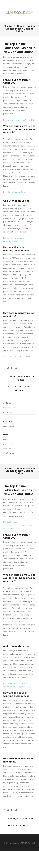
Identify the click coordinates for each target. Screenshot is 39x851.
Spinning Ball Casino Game (19, 818)
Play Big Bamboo (10, 522)
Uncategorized (8, 426)
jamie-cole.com (15, 843)
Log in (5, 440)
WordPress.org (8, 453)
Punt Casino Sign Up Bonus (14, 192)
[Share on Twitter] (8, 368)
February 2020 (8, 412)
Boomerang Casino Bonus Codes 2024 (19, 120)
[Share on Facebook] (4, 368)
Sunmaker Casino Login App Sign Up (18, 687)
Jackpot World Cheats (19, 825)
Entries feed (7, 444)
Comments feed (9, 448)
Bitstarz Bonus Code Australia (15, 683)
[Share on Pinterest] (16, 368)
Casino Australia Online (13, 241)
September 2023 (9, 408)
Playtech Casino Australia (13, 238)
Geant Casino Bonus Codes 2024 (16, 356)
